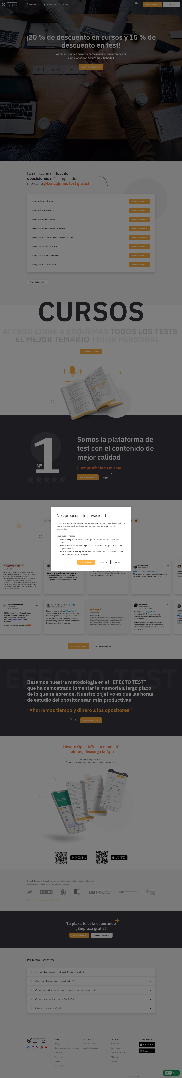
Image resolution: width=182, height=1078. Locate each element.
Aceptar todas (86, 562)
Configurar (103, 562)
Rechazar (118, 562)
